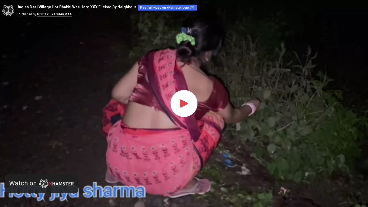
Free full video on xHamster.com (164, 7)
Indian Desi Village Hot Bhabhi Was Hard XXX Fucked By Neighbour (77, 7)
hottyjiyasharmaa (54, 14)
